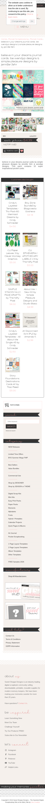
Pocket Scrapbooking (18, 39)
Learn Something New (13, 718)
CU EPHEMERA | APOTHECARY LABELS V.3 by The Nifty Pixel (30, 256)
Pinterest (11, 759)
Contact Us (10, 636)
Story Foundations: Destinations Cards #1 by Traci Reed (12, 381)
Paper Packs (13, 504)
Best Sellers (12, 465)
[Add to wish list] (22, 151)
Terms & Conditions (13, 639)
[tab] (22, 180)
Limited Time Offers (15, 454)
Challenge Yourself (12, 727)
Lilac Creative (35, 802)
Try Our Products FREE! (14, 731)
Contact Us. (23, 703)
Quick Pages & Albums (16, 526)
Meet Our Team (11, 722)
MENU (24, 27)
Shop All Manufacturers (17, 576)
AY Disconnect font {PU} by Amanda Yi (30, 334)
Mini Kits (11, 497)
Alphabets (12, 511)
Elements (11, 508)
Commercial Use (14, 476)
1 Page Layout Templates (18, 544)
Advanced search (10, 430)
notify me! (7, 145)
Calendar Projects (15, 522)
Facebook (12, 754)
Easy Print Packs (14, 501)
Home (4, 39)
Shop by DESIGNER (16, 483)
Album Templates (14, 551)
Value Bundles (13, 468)
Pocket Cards (36, 39)
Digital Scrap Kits (14, 494)
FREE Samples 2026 (16, 562)
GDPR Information (13, 646)
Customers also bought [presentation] (22, 180)
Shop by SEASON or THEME (19, 486)
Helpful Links (13, 767)
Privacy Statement (13, 643)
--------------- (12, 450)
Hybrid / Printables (15, 519)
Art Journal (12, 533)
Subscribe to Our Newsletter (16, 735)
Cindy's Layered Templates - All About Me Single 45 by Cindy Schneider (13, 339)
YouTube (11, 763)
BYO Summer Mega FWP (18, 458)
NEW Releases (14, 447)
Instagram (12, 750)
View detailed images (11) (23, 114)
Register (38, 6)
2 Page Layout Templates (18, 547)
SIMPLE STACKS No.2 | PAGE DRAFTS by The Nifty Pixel (13, 295)
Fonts (10, 515)
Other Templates (14, 555)
